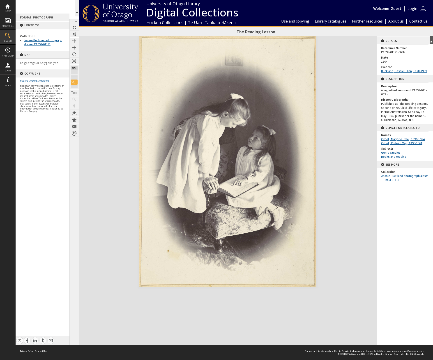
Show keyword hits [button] (74, 99)
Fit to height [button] (74, 47)
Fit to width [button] (74, 40)
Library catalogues (330, 21)
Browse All (8, 26)
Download (74, 113)
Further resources (367, 21)
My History (8, 55)
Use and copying (295, 21)
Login (8, 70)
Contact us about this (74, 126)
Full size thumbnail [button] (74, 27)
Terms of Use (41, 351)
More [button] (8, 85)
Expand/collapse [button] (431, 40)
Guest (396, 8)
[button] (74, 82)
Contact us (418, 21)
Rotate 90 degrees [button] (74, 54)
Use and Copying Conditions (34, 80)
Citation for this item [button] (74, 133)
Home (8, 11)
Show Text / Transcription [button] (74, 92)
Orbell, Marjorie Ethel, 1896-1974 (403, 139)
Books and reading (393, 157)
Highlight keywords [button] (74, 106)
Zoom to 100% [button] (74, 61)
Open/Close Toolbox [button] (77, 8)
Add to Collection (74, 119)
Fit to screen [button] (74, 34)
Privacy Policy (26, 351)
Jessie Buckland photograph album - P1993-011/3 (43, 42)
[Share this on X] (19, 338)
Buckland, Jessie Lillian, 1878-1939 (404, 71)
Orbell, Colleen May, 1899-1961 (401, 143)
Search (8, 40)
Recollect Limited (384, 354)
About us (396, 21)
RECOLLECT (343, 354)
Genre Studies (391, 152)
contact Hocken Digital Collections (374, 351)
